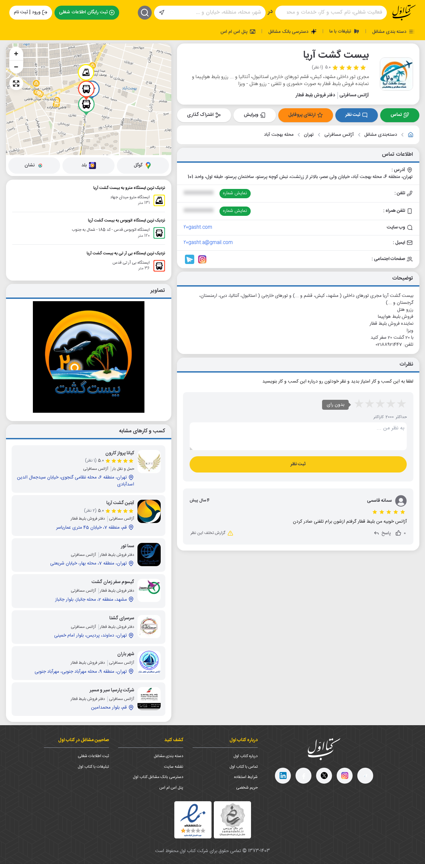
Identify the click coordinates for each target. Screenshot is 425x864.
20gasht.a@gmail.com (208, 243)
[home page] (404, 13)
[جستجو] (145, 13)
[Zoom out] (16, 66)
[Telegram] (365, 776)
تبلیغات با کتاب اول (93, 766)
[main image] (88, 357)
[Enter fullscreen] (16, 83)
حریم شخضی (247, 787)
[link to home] (411, 135)
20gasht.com (198, 227)
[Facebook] (303, 776)
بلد (84, 165)
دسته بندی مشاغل (390, 32)
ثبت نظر (352, 115)
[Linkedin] (283, 776)
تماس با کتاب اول (243, 766)
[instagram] (345, 776)
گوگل (138, 165)
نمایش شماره (235, 193)
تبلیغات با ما (341, 31)
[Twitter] (324, 776)
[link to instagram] (202, 259)
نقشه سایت (173, 766)
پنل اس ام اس (234, 32)
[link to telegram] (189, 259)
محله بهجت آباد (279, 134)
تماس (396, 115)
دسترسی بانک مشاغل (289, 32)
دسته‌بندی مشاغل (380, 134)
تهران (309, 134)
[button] (86, 73)
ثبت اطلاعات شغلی (93, 756)
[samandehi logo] (232, 819)
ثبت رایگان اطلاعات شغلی (83, 12)
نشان (30, 165)
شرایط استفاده (246, 777)
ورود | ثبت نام (27, 12)
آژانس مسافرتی (339, 134)
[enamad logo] (193, 820)
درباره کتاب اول (245, 756)
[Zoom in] (16, 53)
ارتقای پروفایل (301, 115)
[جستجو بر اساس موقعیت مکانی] (162, 13)
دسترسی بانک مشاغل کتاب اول (158, 777)
